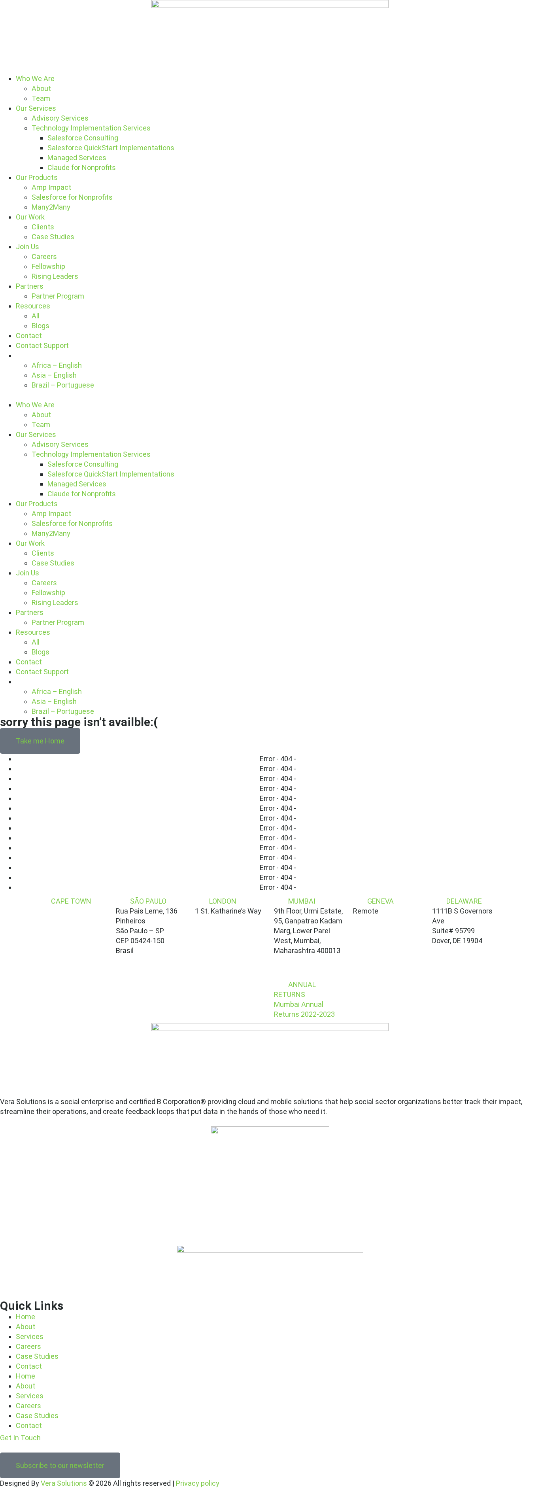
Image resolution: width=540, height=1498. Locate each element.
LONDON (222, 901)
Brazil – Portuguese (63, 385)
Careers (44, 256)
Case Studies (53, 237)
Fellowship (48, 266)
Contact (29, 335)
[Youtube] (12, 1446)
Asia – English (54, 375)
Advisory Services (60, 118)
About (41, 88)
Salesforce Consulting (82, 138)
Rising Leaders (55, 276)
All (36, 316)
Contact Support (42, 345)
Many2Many (51, 207)
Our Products (37, 177)
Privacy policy (197, 1483)
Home (25, 1317)
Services (29, 1336)
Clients (43, 227)
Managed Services (76, 157)
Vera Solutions (64, 1483)
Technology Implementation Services (91, 128)
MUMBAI (301, 901)
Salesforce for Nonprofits (72, 197)
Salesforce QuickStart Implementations (110, 148)
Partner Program (58, 296)
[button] (270, 395)
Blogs (40, 326)
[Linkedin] (3, 1446)
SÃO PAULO (148, 901)
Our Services (36, 108)
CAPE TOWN (71, 901)
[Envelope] (21, 1446)
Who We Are (35, 78)
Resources (33, 306)
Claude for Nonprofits (81, 167)
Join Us (27, 246)
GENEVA (380, 901)
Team (41, 98)
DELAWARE (464, 901)
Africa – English (57, 365)
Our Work (30, 217)
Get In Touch (20, 1438)
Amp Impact (51, 187)
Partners (29, 286)
